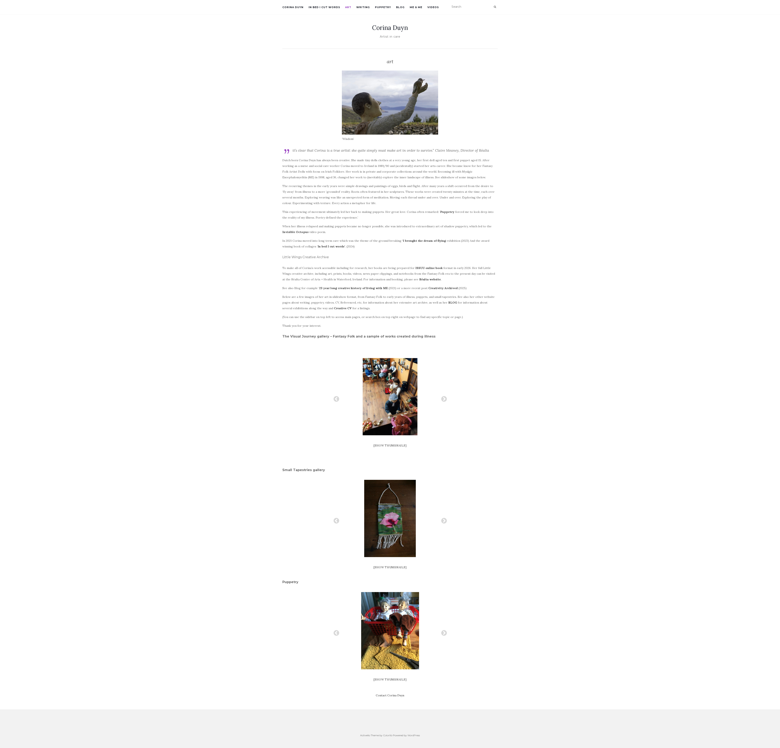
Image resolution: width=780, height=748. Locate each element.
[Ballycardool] (390, 396)
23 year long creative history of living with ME (353, 288)
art (348, 7)
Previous (335, 398)
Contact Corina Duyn (390, 695)
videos (433, 7)
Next (443, 398)
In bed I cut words (324, 7)
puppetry (383, 7)
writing (363, 7)
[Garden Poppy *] (390, 518)
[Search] (495, 7)
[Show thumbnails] (390, 445)
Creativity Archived (443, 288)
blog (400, 7)
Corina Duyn (292, 7)
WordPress (413, 735)
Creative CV (343, 308)
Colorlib (387, 735)
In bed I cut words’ (331, 246)
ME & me (416, 7)
